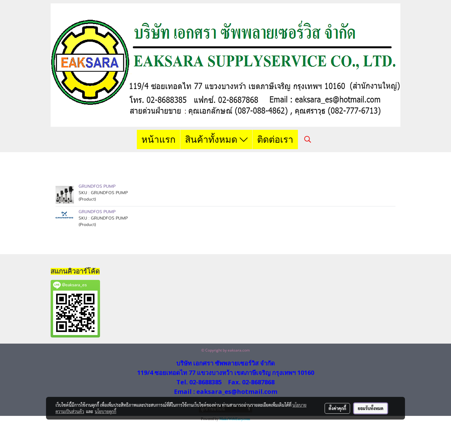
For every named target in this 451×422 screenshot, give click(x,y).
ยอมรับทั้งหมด (371, 408)
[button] (307, 139)
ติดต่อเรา (275, 139)
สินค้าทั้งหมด (212, 139)
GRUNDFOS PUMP (97, 186)
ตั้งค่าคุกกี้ (337, 408)
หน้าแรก (158, 139)
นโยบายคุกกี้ (105, 411)
